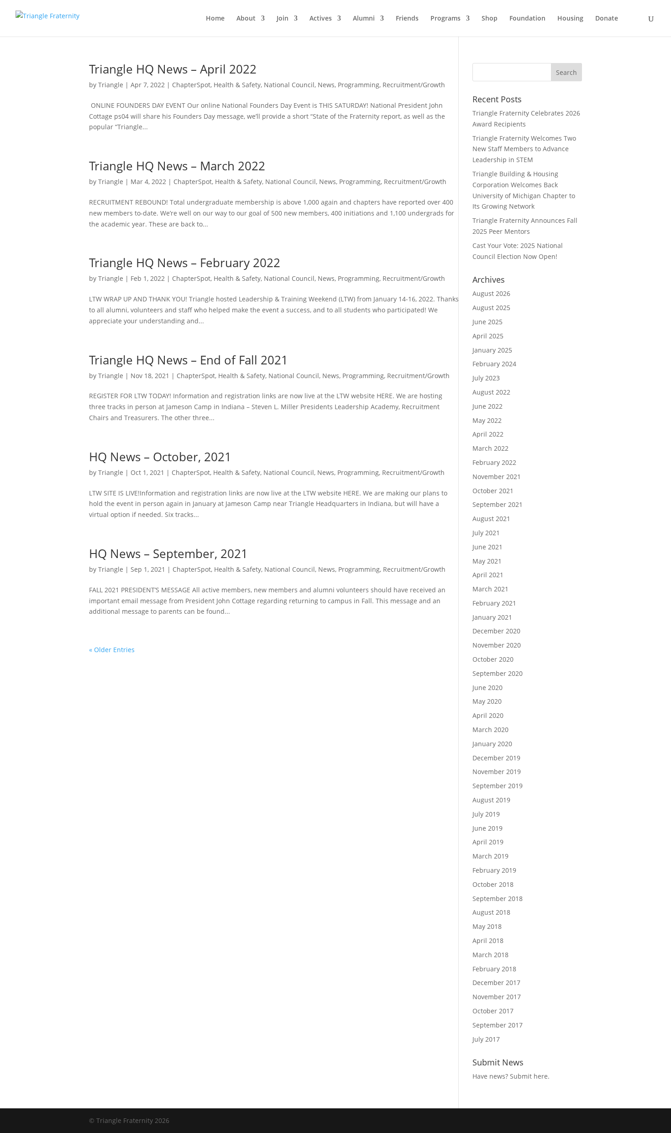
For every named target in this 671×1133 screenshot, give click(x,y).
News (326, 84)
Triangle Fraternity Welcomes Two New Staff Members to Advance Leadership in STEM (524, 149)
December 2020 (496, 631)
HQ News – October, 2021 (160, 456)
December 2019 (496, 758)
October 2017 (493, 1011)
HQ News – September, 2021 (168, 553)
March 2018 (490, 954)
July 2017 (486, 1039)
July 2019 (486, 814)
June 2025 (487, 321)
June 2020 (487, 687)
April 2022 (487, 434)
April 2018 (487, 940)
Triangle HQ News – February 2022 (184, 262)
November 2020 (496, 645)
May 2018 (487, 926)
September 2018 (497, 898)
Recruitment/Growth (414, 84)
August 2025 (491, 307)
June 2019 (487, 828)
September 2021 (497, 504)
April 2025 (487, 336)
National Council (289, 84)
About (246, 18)
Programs (445, 18)
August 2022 (491, 392)
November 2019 (496, 771)
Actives (320, 18)
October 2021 (493, 490)
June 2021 (487, 547)
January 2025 (492, 350)
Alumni (364, 18)
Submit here (529, 1076)
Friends (407, 18)
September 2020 (497, 673)
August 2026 (491, 293)
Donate (606, 18)
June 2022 (487, 406)
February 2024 (494, 363)
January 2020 (492, 743)
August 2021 (491, 518)
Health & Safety (237, 84)
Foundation (527, 18)
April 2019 (487, 842)
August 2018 (491, 912)
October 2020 (493, 659)
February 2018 (494, 968)
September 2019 (497, 785)
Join (282, 18)
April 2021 (487, 574)
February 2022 (494, 462)
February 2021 (494, 603)
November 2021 (496, 476)
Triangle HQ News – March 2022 (177, 166)
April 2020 (487, 715)
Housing (570, 18)
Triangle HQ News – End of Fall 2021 (188, 360)
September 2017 (497, 1025)
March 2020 (490, 729)
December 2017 (496, 982)
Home (215, 18)
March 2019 (490, 856)
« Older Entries (112, 649)
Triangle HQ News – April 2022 (173, 69)
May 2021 (487, 561)
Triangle (110, 84)
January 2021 (492, 617)
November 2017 (496, 996)
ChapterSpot (191, 84)
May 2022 (487, 420)
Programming (358, 84)
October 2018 (493, 884)
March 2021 (490, 589)
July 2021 (486, 532)
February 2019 (494, 870)
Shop (490, 18)
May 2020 (487, 701)
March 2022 (490, 448)
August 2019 (491, 800)
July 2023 (486, 378)
